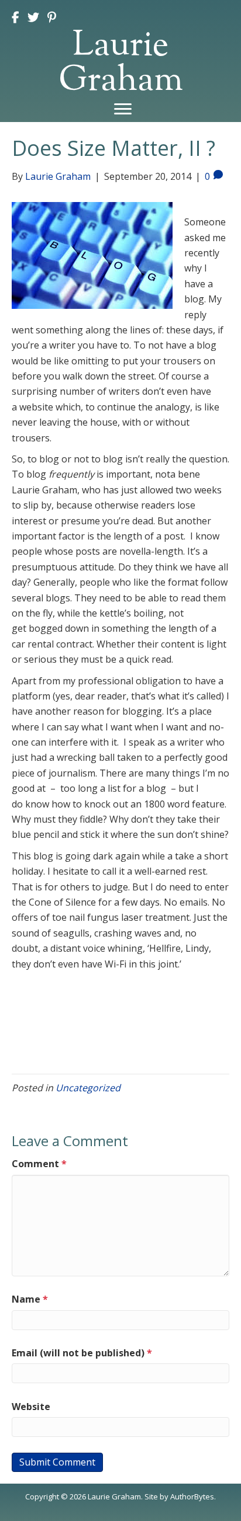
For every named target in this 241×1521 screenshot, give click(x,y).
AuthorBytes (192, 1496)
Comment (39, 1163)
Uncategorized (88, 1087)
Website (31, 1406)
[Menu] (122, 109)
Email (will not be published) (82, 1352)
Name (30, 1299)
